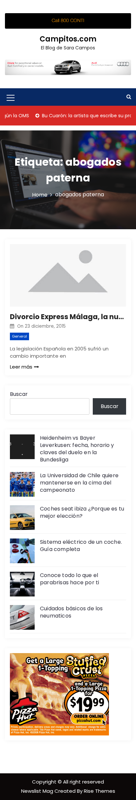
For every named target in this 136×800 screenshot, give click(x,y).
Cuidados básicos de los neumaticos (71, 612)
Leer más (21, 366)
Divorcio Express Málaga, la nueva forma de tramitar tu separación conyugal (68, 316)
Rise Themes (99, 790)
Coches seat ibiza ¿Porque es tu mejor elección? (82, 512)
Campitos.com (68, 39)
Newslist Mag (37, 790)
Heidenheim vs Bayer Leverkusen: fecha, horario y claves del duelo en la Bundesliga (77, 448)
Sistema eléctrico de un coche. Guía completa (81, 545)
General (19, 336)
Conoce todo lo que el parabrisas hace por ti (69, 578)
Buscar (19, 394)
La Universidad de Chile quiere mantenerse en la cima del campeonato (79, 483)
